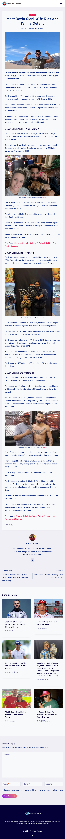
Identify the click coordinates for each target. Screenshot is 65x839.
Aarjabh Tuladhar (44, 721)
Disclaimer (24, 823)
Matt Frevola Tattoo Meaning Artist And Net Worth (48, 574)
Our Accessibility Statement (36, 822)
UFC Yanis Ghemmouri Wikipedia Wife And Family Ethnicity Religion (15, 624)
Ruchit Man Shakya (13, 631)
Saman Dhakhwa (12, 672)
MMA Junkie (43, 447)
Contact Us (14, 822)
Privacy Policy (23, 822)
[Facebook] (32, 836)
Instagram (43, 197)
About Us (7, 822)
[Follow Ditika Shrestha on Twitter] (32, 560)
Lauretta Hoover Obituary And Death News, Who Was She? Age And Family (15, 576)
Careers (18, 823)
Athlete (32, 15)
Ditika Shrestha (28, 29)
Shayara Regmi (44, 680)
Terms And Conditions (42, 823)
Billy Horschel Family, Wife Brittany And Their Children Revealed (16, 665)
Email (27, 784)
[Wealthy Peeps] (11, 3)
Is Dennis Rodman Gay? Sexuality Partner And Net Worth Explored (47, 714)
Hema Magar (43, 628)
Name (6, 784)
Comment (8, 754)
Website (48, 784)
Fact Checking (56, 822)
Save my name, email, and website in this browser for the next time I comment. (33, 790)
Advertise (48, 822)
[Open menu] (61, 3)
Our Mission (31, 823)
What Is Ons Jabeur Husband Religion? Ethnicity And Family (16, 714)
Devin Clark (10, 525)
